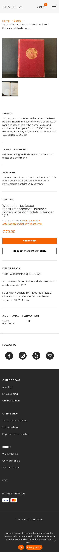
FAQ (4, 480)
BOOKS (6, 447)
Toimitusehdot (10, 427)
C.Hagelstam (11, 380)
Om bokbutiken (11, 400)
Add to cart (29, 240)
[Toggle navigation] (53, 6)
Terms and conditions (14, 420)
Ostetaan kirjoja (11, 460)
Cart (41, 5)
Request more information (29, 250)
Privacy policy (34, 547)
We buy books (10, 454)
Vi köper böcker (11, 467)
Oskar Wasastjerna (31, 224)
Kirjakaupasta (10, 393)
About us (7, 387)
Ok (21, 547)
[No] (55, 540)
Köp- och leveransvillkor (15, 434)
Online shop (10, 413)
